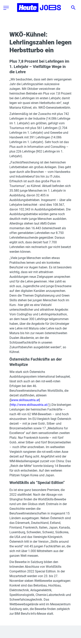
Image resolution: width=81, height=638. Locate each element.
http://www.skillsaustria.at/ (29, 405)
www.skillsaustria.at (25, 400)
